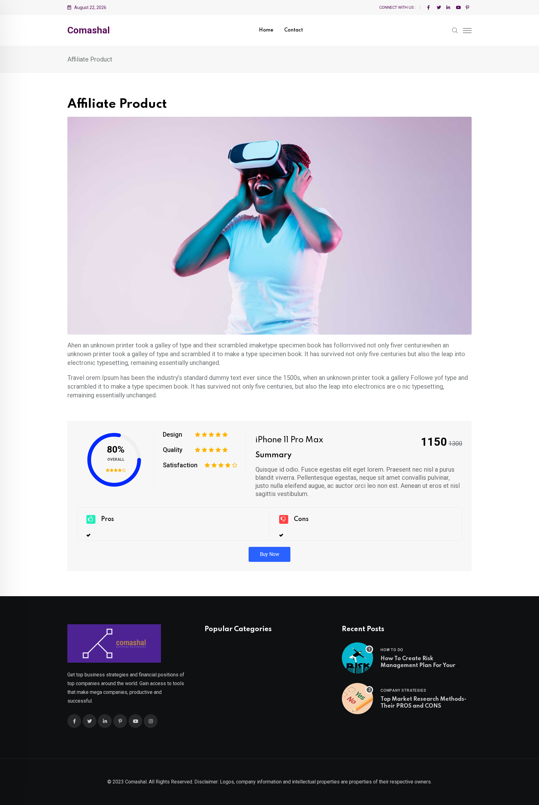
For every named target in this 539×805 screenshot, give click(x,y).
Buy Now (269, 554)
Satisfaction (180, 465)
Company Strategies (403, 690)
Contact (293, 30)
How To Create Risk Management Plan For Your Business (418, 665)
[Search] (455, 30)
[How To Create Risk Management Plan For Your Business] (357, 658)
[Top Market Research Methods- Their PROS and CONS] (357, 698)
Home (266, 30)
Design (172, 434)
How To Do (392, 650)
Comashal (88, 30)
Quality (172, 450)
